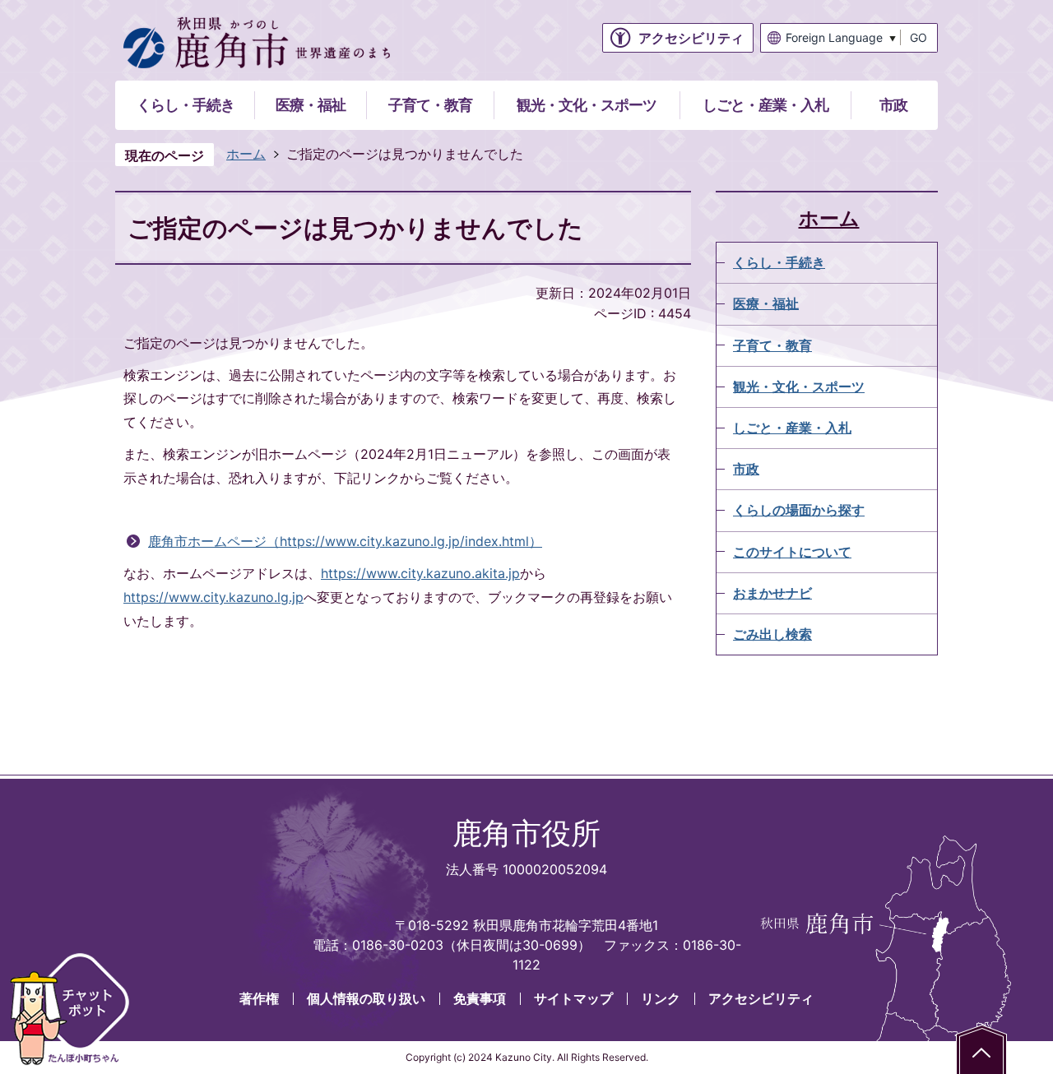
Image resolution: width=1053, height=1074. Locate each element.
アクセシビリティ (761, 998)
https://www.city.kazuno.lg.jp (213, 597)
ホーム (246, 154)
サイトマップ (573, 998)
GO (918, 37)
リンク (660, 998)
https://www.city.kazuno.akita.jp (420, 573)
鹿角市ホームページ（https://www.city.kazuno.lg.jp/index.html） (345, 541)
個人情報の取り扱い (366, 998)
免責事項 (479, 998)
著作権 (259, 998)
